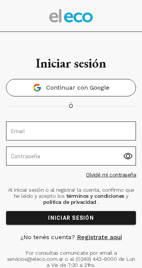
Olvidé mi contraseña (111, 175)
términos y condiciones (95, 196)
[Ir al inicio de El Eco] (71, 15)
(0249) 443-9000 (96, 259)
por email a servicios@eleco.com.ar (62, 256)
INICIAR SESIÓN (71, 218)
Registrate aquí (99, 237)
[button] (71, 87)
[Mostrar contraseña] (128, 156)
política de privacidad (70, 202)
